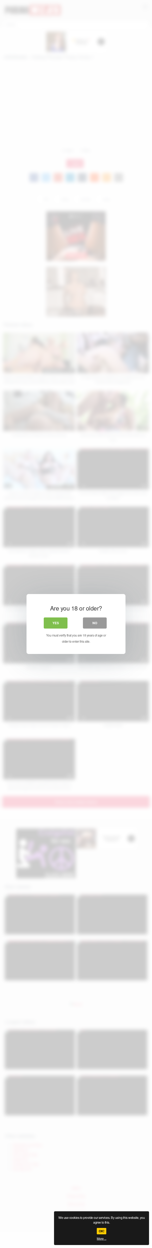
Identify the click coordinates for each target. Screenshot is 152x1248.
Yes (55, 623)
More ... (101, 1238)
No (94, 623)
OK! (101, 1231)
